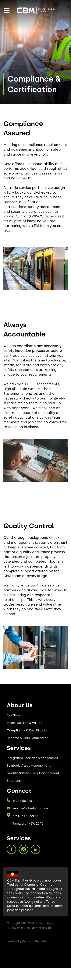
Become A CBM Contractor (27, 738)
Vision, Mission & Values (24, 723)
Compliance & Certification (27, 730)
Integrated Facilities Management (32, 758)
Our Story (14, 715)
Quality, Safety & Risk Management (33, 773)
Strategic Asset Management (29, 765)
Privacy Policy (16, 928)
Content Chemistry (35, 941)
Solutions (14, 781)
